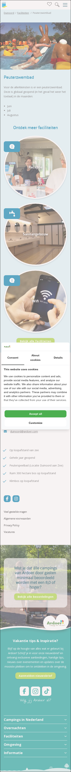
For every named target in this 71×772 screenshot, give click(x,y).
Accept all (35, 413)
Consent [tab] (12, 357)
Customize (35, 422)
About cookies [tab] (35, 357)
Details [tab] (58, 357)
